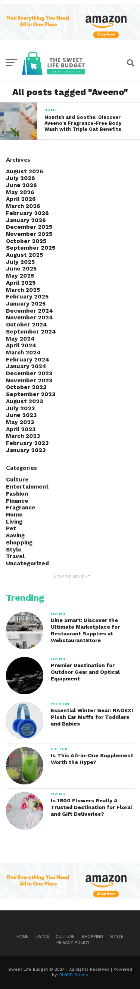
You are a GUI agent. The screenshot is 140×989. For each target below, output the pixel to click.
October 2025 (26, 241)
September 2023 (30, 394)
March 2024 (23, 352)
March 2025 (23, 290)
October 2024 (26, 324)
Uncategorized (27, 563)
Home (14, 514)
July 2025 (20, 262)
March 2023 (23, 436)
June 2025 (21, 268)
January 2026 (26, 220)
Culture (17, 479)
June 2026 (21, 185)
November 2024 (29, 317)
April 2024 (21, 345)
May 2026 (20, 192)
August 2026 (24, 171)
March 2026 (23, 206)
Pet (11, 528)
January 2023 (26, 450)
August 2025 (24, 255)
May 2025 (20, 275)
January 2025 (26, 303)
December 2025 (29, 227)
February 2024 (27, 359)
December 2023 (29, 373)
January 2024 (26, 366)
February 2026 (27, 213)
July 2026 (20, 178)
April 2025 (20, 282)
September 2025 (30, 247)
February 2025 (27, 296)
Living (14, 521)
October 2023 (26, 387)
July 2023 (20, 408)
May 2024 (20, 338)
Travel (15, 556)
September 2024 (31, 331)
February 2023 (27, 443)
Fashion (17, 493)
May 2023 (20, 422)
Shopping (19, 542)
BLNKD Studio (73, 975)
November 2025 (29, 234)
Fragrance (20, 507)
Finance (17, 500)
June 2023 (21, 415)
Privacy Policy (73, 942)
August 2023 (24, 401)
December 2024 (29, 310)
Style (14, 549)
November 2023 (29, 380)
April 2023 (20, 429)
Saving (15, 535)
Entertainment (27, 486)
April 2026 (21, 199)
